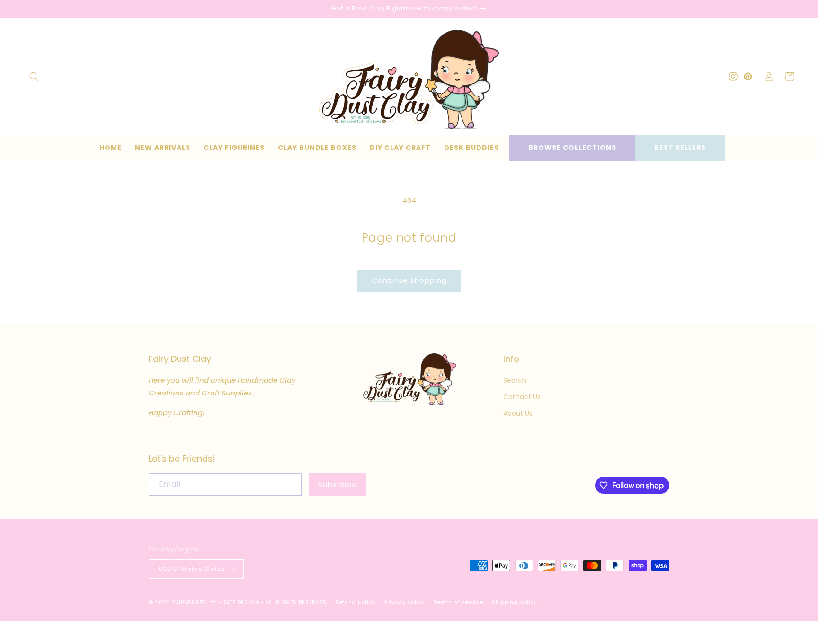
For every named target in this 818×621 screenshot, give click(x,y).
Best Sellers (680, 147)
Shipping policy (514, 602)
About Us (518, 413)
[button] (34, 76)
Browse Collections (572, 147)
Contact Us (522, 397)
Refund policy (355, 602)
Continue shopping (409, 280)
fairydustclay (194, 602)
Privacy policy (404, 602)
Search (514, 380)
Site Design (241, 602)
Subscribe (337, 485)
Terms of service (458, 602)
